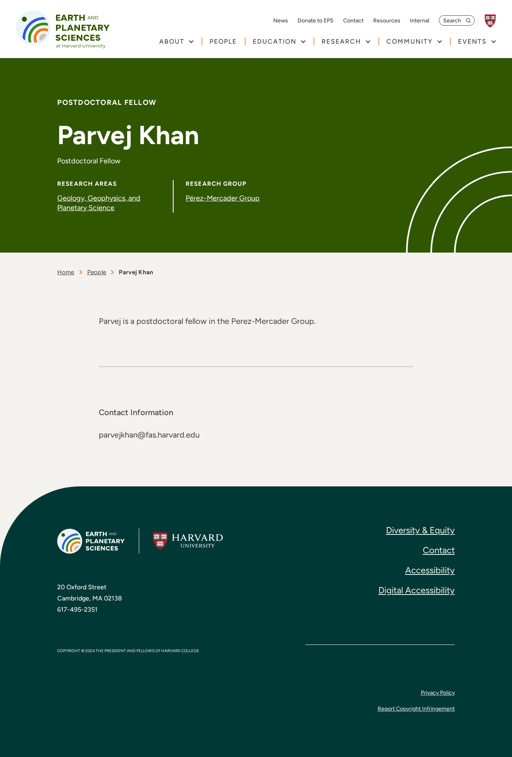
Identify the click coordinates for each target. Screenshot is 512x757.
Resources (386, 21)
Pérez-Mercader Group (223, 198)
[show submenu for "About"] (191, 41)
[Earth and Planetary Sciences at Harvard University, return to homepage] (63, 29)
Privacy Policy (438, 692)
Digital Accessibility (416, 590)
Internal (419, 21)
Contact (353, 21)
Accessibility (430, 570)
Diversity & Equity (420, 530)
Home (65, 272)
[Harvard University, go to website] (494, 21)
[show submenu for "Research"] (367, 41)
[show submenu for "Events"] (493, 41)
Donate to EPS (316, 21)
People (223, 41)
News (280, 21)
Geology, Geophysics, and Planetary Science (98, 203)
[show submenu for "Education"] (303, 41)
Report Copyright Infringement (416, 708)
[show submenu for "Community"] (439, 41)
